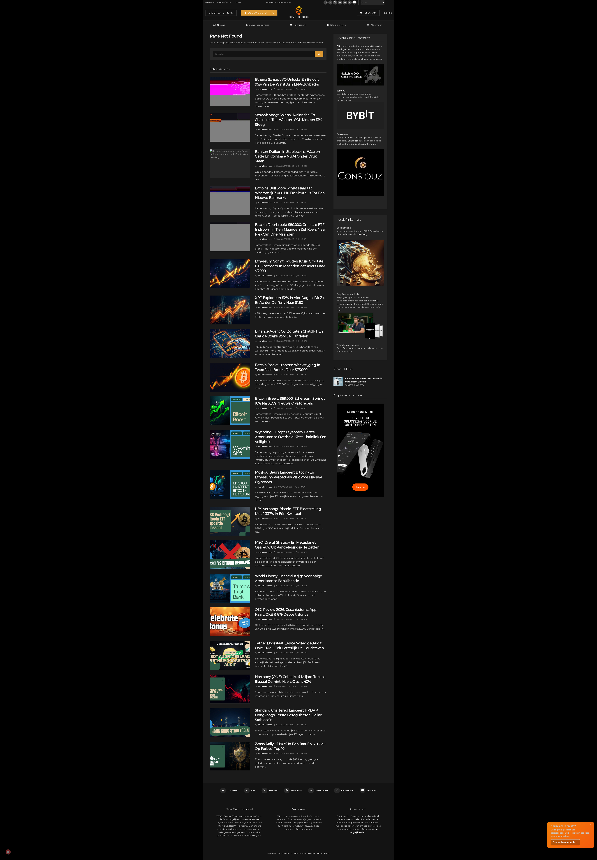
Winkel (237, 2)
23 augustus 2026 (284, 341)
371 (304, 202)
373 (305, 552)
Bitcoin (346, 348)
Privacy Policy (323, 853)
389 (305, 725)
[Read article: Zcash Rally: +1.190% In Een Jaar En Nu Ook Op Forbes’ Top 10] (230, 756)
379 (305, 276)
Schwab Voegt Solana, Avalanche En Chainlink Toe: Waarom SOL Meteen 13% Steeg (288, 120)
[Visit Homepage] (298, 13)
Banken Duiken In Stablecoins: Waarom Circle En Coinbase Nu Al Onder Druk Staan (288, 156)
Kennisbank (300, 24)
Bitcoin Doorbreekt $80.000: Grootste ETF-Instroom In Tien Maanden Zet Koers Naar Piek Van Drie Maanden (290, 229)
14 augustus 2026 (284, 686)
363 (305, 89)
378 (305, 408)
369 (305, 129)
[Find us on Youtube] (326, 2)
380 (305, 374)
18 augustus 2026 (284, 487)
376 (305, 446)
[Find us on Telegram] (340, 2)
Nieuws (221, 24)
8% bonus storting (260, 13)
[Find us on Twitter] (335, 2)
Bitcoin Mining (338, 24)
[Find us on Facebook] (350, 2)
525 (305, 619)
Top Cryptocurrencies (257, 24)
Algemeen (376, 24)
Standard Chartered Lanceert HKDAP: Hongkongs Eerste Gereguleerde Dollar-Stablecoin (289, 715)
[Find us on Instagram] (345, 2)
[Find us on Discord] (354, 2)
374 (305, 487)
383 (305, 686)
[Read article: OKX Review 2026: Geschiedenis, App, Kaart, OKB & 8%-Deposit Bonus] (230, 621)
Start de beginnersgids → (565, 842)
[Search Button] (382, 2)
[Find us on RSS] (330, 2)
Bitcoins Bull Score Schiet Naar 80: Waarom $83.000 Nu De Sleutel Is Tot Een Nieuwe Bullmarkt (290, 193)
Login (389, 13)
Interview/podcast (225, 2)
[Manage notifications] (8, 851)
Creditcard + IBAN (221, 13)
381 (305, 586)
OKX (339, 46)
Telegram (369, 13)
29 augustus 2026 (284, 89)
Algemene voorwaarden (304, 853)
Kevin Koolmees (265, 89)
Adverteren (210, 2)
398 (305, 307)
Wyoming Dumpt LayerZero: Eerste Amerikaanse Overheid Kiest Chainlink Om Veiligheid (290, 437)
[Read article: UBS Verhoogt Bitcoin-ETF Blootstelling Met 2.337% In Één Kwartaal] (230, 521)
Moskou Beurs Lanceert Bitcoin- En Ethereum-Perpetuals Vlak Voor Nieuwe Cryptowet (288, 477)
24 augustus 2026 (284, 276)
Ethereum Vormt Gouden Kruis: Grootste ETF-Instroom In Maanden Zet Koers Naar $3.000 (290, 266)
